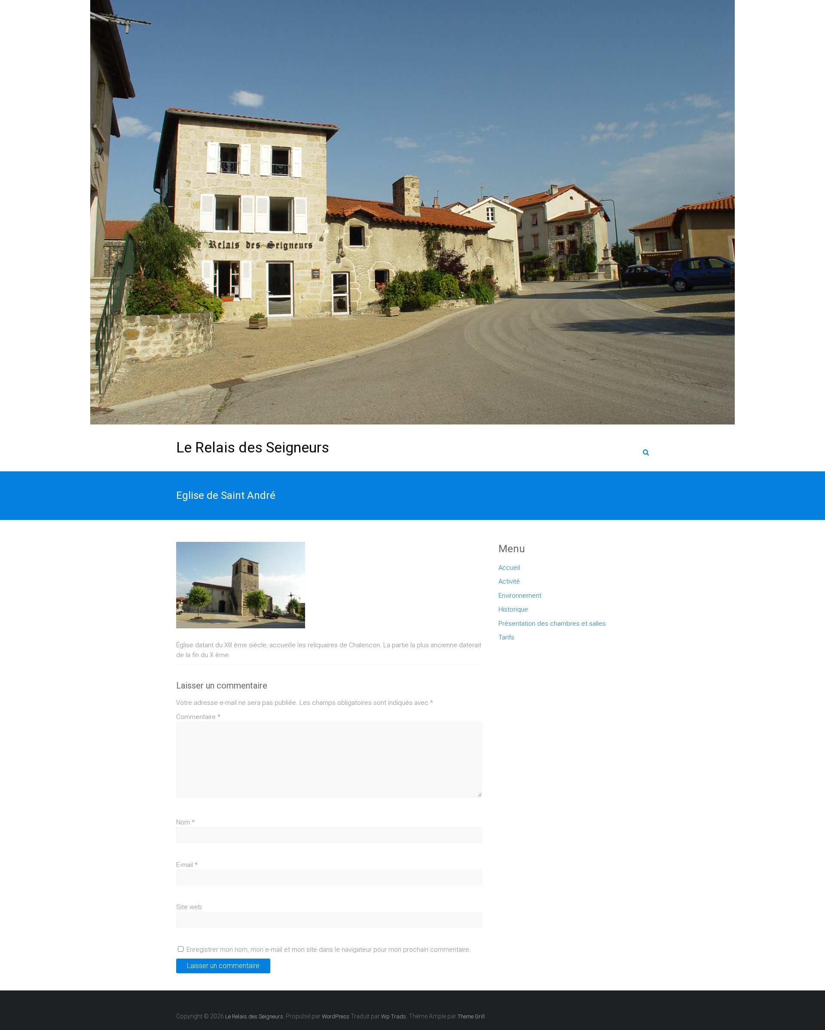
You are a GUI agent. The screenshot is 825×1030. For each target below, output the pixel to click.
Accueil (509, 568)
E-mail (187, 865)
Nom (185, 822)
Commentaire (198, 717)
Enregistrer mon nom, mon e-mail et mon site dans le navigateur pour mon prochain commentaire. (328, 949)
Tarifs (506, 637)
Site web (189, 907)
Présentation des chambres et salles (552, 623)
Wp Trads (393, 1016)
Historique (513, 609)
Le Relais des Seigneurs (252, 447)
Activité (509, 581)
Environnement (519, 596)
